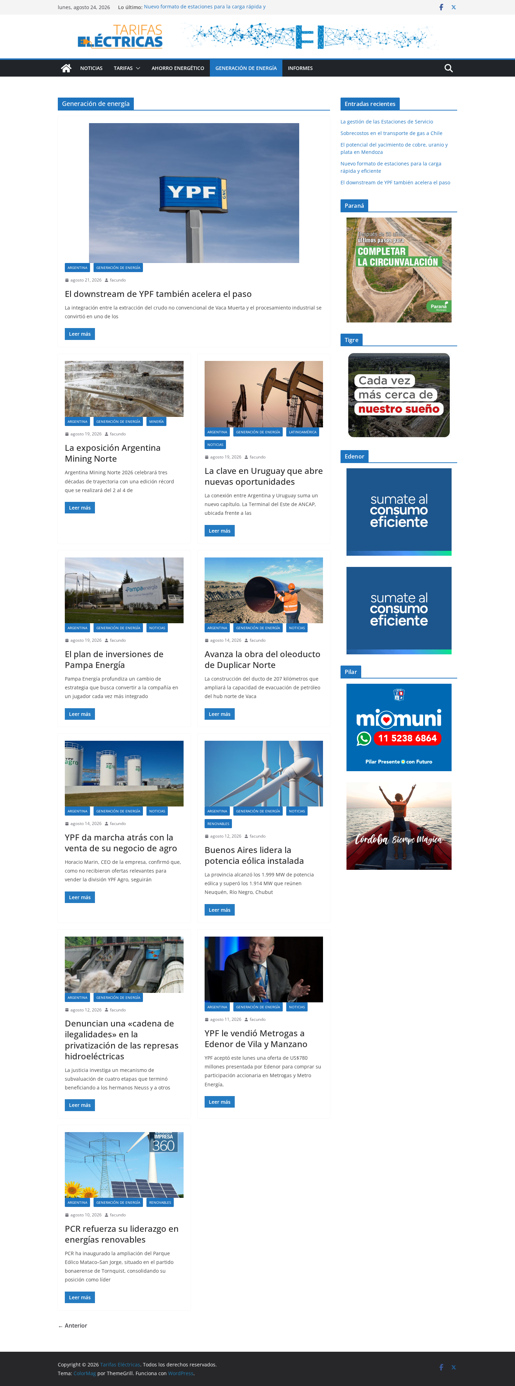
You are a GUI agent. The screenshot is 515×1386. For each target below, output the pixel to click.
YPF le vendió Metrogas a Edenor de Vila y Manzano (256, 1038)
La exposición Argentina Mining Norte (113, 453)
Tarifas (123, 68)
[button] (136, 68)
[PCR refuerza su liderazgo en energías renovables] (124, 1165)
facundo (118, 280)
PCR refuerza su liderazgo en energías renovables (122, 1234)
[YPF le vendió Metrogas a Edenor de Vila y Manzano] (264, 969)
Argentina (77, 267)
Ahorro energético (178, 68)
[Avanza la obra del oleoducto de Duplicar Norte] (264, 590)
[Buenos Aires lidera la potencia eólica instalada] (264, 773)
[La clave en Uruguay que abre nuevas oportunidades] (264, 394)
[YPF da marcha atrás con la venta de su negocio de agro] (124, 773)
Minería (156, 421)
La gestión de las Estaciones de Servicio (387, 121)
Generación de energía (246, 68)
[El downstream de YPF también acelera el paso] (194, 193)
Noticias (91, 68)
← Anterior (72, 1325)
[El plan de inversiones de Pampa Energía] (124, 590)
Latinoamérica (302, 431)
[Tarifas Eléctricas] (66, 68)
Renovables (218, 823)
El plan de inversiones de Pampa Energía (114, 659)
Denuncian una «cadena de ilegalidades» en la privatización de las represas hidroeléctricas (122, 1039)
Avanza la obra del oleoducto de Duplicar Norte (263, 659)
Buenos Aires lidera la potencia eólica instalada (254, 855)
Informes (300, 68)
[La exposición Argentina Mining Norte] (124, 389)
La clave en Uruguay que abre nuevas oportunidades (264, 476)
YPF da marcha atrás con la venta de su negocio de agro (121, 842)
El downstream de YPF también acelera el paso (159, 293)
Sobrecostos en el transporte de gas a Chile (391, 133)
